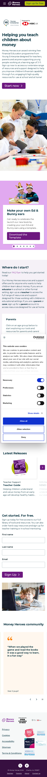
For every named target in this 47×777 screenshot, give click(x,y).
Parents (19, 773)
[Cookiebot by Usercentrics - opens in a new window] (33, 337)
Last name (7, 547)
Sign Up (10, 574)
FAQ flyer (16, 272)
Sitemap (6, 747)
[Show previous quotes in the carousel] (30, 699)
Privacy (6, 729)
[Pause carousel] (42, 699)
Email (5, 559)
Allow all (23, 421)
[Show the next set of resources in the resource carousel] (42, 467)
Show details (33, 413)
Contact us (36, 773)
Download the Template (18, 236)
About (27, 773)
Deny (23, 437)
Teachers (10, 773)
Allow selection (23, 429)
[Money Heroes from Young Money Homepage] (14, 3)
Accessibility (8, 741)
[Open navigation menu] (4, 3)
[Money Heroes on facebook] (27, 766)
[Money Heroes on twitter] (20, 766)
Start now (12, 86)
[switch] (40, 388)
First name (7, 534)
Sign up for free (34, 3)
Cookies (6, 735)
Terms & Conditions (12, 753)
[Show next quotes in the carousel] (36, 699)
